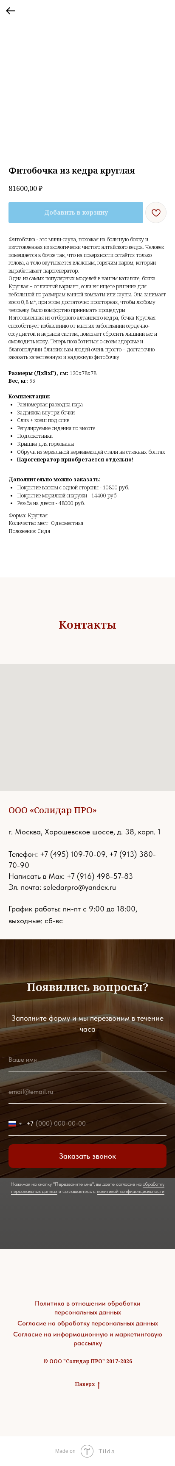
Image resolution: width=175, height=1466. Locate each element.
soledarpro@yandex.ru (79, 887)
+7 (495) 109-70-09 (72, 854)
